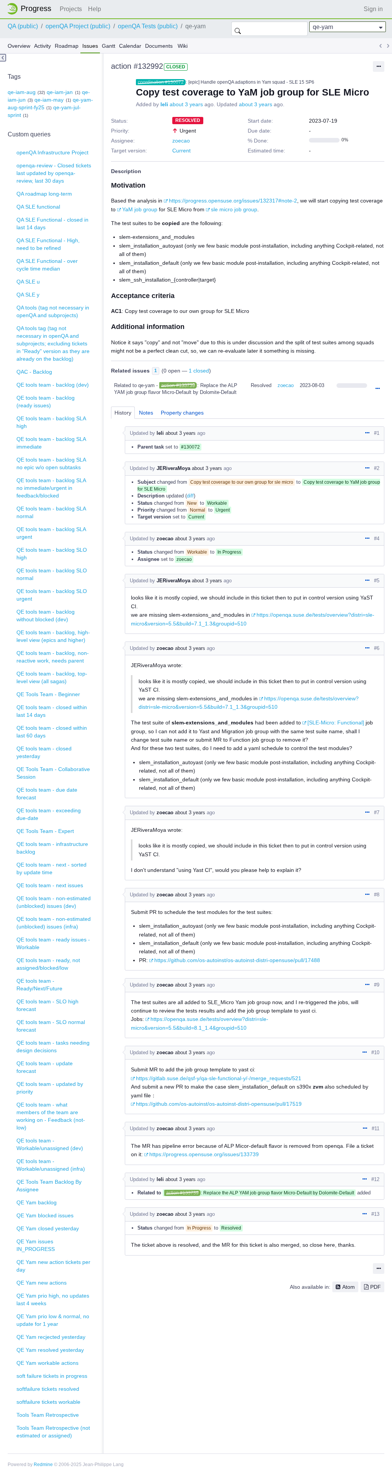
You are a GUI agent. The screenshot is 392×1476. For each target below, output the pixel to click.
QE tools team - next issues (49, 885)
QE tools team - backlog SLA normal (51, 512)
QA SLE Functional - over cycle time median (47, 265)
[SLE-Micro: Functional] (335, 722)
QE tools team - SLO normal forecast (50, 1026)
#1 (376, 433)
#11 (375, 1128)
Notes (146, 413)
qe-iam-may (49, 100)
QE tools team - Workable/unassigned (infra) (50, 1165)
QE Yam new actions (41, 1283)
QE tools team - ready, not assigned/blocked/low (48, 964)
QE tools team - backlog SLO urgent (51, 595)
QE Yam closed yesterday (47, 1228)
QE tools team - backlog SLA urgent (51, 533)
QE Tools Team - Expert (45, 831)
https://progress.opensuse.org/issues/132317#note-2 (233, 201)
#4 (376, 538)
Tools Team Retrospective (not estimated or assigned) (53, 1432)
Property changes (182, 413)
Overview (19, 46)
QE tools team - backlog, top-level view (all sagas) (51, 677)
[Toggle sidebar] (3, 58)
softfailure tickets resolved (47, 1389)
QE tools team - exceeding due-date (48, 814)
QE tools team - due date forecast (46, 793)
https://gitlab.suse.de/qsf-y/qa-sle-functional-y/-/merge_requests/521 (218, 1078)
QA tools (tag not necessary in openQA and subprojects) (52, 311)
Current (181, 150)
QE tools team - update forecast (44, 1067)
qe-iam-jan (60, 92)
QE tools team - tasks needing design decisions (53, 1046)
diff (190, 496)
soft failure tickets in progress (51, 1376)
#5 (376, 580)
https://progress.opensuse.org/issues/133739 (204, 1154)
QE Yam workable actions (47, 1363)
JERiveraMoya (173, 468)
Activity (42, 46)
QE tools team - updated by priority (49, 1088)
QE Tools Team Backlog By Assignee (49, 1185)
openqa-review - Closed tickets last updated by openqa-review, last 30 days (53, 173)
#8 (376, 895)
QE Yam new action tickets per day (53, 1266)
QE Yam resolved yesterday (50, 1350)
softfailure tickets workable (48, 1402)
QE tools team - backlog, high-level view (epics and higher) (53, 636)
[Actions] (377, 389)
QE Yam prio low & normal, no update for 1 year (52, 1320)
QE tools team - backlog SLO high (51, 554)
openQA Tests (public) (148, 26)
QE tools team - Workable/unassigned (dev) (49, 1144)
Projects (71, 9)
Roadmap (66, 46)
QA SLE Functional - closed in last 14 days (52, 223)
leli (164, 104)
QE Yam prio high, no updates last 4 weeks (52, 1299)
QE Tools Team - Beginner (48, 694)
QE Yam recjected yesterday (50, 1337)
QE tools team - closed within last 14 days (51, 711)
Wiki (183, 46)
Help (94, 9)
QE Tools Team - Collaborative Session (53, 773)
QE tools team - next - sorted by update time (51, 868)
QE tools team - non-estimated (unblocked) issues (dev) (53, 902)
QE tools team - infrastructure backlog (52, 848)
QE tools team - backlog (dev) (52, 385)
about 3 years (186, 104)
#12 (375, 1179)
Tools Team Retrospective (47, 1415)
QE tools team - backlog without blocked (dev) (45, 615)
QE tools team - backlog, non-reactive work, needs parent (52, 657)
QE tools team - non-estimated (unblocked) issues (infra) (53, 923)
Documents (159, 46)
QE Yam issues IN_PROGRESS (35, 1245)
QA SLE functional (38, 207)
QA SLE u (28, 282)
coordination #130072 (161, 82)
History (122, 413)
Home (31, 9)
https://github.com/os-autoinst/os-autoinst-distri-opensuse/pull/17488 (237, 960)
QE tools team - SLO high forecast (47, 1005)
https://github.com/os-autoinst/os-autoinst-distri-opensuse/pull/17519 (219, 1104)
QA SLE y (27, 295)
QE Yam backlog (36, 1202)
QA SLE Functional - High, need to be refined (48, 244)
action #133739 (178, 385)
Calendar (130, 46)
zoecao (181, 141)
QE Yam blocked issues (45, 1215)
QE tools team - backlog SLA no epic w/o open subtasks (51, 463)
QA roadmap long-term (44, 194)
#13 (375, 1214)
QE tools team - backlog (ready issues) (45, 401)
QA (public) (23, 26)
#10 (375, 1052)
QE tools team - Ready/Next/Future (39, 985)
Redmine (43, 1464)
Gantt (108, 46)
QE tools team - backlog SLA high (51, 422)
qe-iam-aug (22, 92)
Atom (348, 1287)
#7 (376, 812)
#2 (376, 468)
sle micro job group (234, 209)
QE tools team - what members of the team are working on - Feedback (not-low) (50, 1116)
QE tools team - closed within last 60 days (51, 732)
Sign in (373, 9)
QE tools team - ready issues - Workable (53, 943)
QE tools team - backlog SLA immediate (51, 443)
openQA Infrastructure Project (52, 152)
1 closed (199, 371)
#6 (376, 648)
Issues (90, 46)
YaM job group (139, 209)
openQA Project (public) (78, 26)
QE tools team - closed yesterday (44, 752)
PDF (375, 1287)
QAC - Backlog (34, 372)
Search (238, 29)
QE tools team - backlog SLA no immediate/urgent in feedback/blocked (51, 488)
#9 (376, 985)
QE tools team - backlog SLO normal (51, 574)
